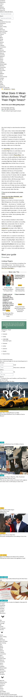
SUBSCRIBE (5, 339)
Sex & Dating (3, 33)
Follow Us (2, 11)
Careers (2, 690)
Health (1, 61)
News (1, 48)
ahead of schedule (18, 133)
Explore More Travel (4, 511)
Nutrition (2, 65)
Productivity (3, 67)
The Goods (2, 8)
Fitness (1, 59)
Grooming (2, 54)
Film (1, 36)
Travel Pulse (7, 148)
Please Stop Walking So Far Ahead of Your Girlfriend (12, 556)
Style (1, 5)
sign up (4, 327)
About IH (2, 680)
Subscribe (7, 11)
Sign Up (2, 376)
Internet (2, 42)
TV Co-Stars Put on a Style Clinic (7, 535)
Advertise (2, 685)
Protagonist (2, 628)
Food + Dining (3, 26)
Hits (1, 620)
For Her (1, 79)
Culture (1, 4)
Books (1, 37)
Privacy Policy (22, 378)
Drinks (1, 25)
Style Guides (3, 51)
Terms (1, 687)
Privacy (1, 688)
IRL (0, 625)
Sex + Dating (3, 555)
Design (1, 39)
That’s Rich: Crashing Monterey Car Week (9, 412)
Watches (2, 53)
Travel (1, 28)
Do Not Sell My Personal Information (8, 694)
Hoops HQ (2, 10)
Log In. (10, 340)
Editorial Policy (3, 682)
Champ (1, 626)
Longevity (2, 62)
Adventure (2, 29)
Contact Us (2, 683)
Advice (1, 58)
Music (1, 40)
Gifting (1, 84)
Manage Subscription (5, 693)
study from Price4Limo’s (8, 244)
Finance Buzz (17, 155)
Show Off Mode (3, 31)
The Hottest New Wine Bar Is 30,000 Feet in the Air (8, 314)
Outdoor (2, 78)
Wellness (2, 7)
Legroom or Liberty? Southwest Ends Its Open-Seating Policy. (20, 289)
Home (1, 75)
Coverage (2, 623)
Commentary (3, 47)
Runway (2, 50)
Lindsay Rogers (6, 107)
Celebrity (2, 45)
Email (14, 365)
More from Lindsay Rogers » (8, 268)
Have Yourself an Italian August (7, 509)
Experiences (2, 2)
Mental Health (3, 64)
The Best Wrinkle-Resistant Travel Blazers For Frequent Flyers (8, 289)
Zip (14, 372)
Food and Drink (3, 76)
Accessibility (3, 691)
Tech (1, 81)
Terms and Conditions (12, 378)
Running (2, 69)
